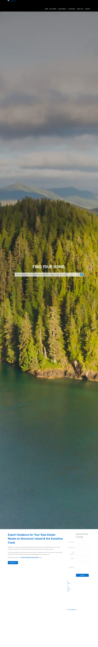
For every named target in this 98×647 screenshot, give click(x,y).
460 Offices (71, 9)
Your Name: (71, 547)
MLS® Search (62, 9)
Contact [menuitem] (87, 9)
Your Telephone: (72, 553)
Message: (71, 567)
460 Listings (52, 9)
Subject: (73, 558)
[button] (13, 562)
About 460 (80, 9)
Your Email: (71, 542)
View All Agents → (72, 609)
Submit (82, 575)
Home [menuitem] (46, 9)
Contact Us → (13, 562)
